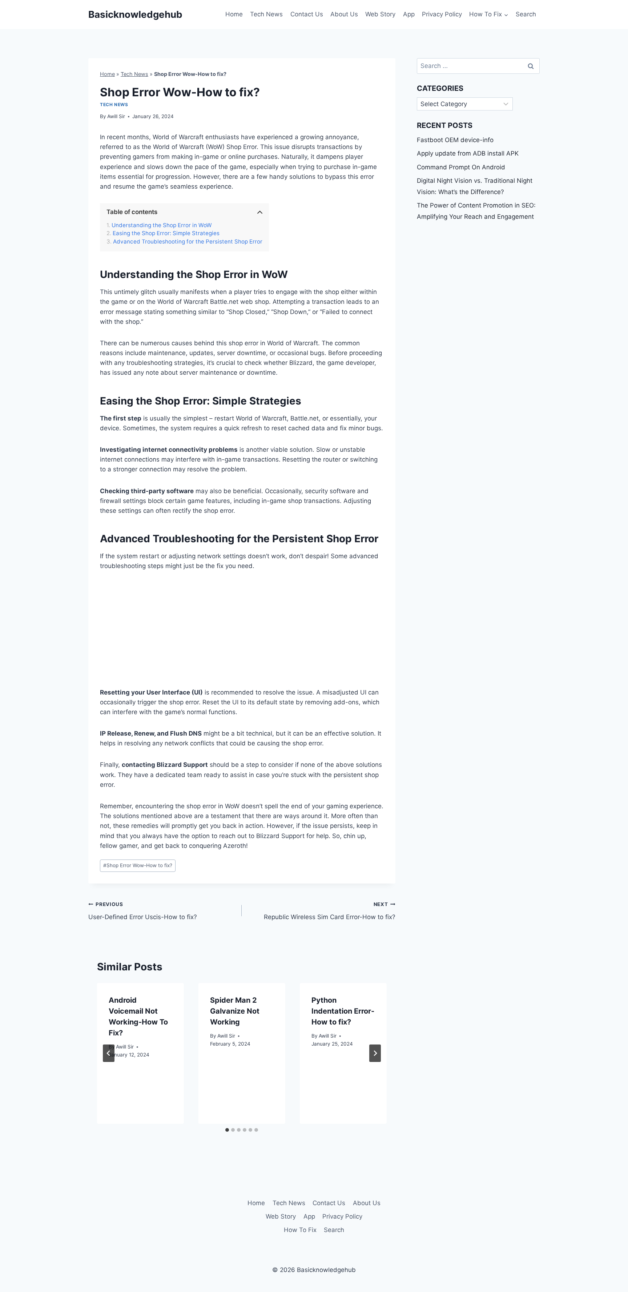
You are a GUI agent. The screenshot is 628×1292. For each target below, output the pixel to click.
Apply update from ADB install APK (468, 153)
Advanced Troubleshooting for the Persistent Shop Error (187, 241)
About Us (344, 14)
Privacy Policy (442, 14)
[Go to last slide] (108, 1053)
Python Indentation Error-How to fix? (342, 1011)
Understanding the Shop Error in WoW (162, 225)
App (409, 14)
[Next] (375, 1053)
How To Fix (300, 1229)
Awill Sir (116, 116)
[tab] (227, 1130)
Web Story (380, 14)
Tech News (266, 14)
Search (526, 14)
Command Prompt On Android (461, 167)
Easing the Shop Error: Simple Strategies (166, 233)
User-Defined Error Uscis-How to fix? (142, 911)
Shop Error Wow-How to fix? (137, 865)
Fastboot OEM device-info (455, 140)
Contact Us (306, 14)
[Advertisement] (242, 634)
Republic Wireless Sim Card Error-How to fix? (329, 911)
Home (234, 14)
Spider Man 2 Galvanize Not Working (234, 1011)
